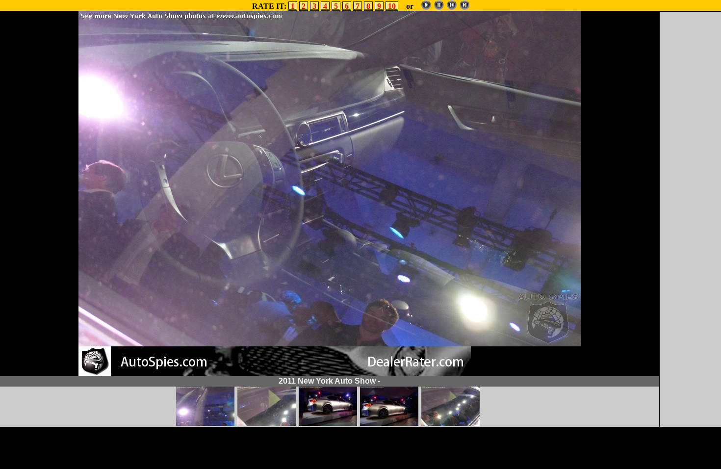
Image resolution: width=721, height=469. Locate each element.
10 (392, 6)
